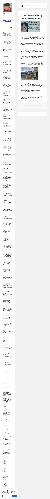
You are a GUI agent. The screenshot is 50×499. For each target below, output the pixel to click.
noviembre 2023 (5, 465)
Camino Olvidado (6, 429)
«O (3, 249)
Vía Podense (8, 454)
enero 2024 (4, 463)
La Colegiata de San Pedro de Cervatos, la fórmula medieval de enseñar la (7, 274)
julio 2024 (4, 459)
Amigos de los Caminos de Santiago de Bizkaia (7, 410)
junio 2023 (4, 469)
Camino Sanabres (5, 431)
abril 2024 (4, 460)
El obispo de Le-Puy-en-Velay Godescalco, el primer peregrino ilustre (7, 324)
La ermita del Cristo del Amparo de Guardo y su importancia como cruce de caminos (7, 309)
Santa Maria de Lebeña (29, 106)
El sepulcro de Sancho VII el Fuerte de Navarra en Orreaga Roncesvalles (7, 335)
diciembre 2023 (5, 464)
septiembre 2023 (5, 466)
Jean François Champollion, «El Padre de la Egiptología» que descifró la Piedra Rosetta (7, 219)
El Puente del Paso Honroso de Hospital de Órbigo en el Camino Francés (7, 306)
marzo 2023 (4, 471)
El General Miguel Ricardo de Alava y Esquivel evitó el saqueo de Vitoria (7, 68)
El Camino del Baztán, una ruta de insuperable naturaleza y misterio (7, 357)
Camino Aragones (5, 413)
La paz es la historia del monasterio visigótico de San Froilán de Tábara (7, 82)
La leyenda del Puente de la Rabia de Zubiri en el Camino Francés (7, 328)
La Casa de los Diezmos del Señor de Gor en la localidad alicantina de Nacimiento (7, 281)
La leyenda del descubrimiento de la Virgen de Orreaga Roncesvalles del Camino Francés (7, 147)
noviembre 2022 (5, 474)
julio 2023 (4, 468)
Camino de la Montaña (6, 418)
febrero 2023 (5, 472)
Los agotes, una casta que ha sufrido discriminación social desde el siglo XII (7, 122)
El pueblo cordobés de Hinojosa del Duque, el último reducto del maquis (7, 61)
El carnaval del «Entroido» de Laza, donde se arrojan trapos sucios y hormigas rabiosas (7, 177)
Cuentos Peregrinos (5, 14)
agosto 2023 (4, 467)
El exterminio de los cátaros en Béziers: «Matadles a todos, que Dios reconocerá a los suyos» (7, 277)
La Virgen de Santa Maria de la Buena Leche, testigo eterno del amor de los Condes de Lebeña (7, 139)
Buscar (4, 26)
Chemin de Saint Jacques (7, 437)
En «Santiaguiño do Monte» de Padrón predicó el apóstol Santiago (7, 99)
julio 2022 (4, 478)
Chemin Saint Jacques (6, 440)
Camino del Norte (6, 420)
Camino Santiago (7, 434)
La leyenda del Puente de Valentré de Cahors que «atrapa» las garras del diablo (7, 298)
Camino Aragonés (5, 414)
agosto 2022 (4, 477)
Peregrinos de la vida (6, 359)
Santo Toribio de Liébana (36, 106)
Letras (4, 378)
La (3, 142)
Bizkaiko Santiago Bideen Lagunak (6, 412)
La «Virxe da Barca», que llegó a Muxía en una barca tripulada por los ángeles (7, 294)
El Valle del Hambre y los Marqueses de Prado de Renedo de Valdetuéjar (7, 331)
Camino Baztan (5, 415)
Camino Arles (9, 414)
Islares (8, 446)
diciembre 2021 (5, 484)
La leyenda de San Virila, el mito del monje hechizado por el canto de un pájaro (7, 270)
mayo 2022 (4, 480)
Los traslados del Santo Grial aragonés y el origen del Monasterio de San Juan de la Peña (7, 284)
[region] (9, 493)
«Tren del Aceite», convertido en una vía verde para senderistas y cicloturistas (7, 154)
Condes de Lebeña (41, 105)
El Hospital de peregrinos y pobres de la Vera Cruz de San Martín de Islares (7, 151)
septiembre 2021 (5, 487)
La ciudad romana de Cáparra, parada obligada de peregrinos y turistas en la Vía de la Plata (7, 291)
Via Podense (4, 453)
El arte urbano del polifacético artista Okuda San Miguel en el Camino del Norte (7, 203)
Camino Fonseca (5, 424)
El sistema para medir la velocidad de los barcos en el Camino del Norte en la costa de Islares (7, 235)
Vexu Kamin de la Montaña (6, 452)
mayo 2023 (4, 470)
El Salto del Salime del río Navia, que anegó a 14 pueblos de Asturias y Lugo (7, 267)
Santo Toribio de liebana (5, 450)
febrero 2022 (5, 482)
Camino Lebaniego (35, 105)
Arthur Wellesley (5, 411)
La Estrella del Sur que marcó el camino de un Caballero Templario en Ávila (7, 260)
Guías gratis (5, 446)
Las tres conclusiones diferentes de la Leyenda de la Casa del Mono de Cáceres (7, 158)
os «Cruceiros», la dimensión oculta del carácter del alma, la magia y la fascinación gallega (7, 246)
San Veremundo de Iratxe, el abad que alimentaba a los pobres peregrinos (7, 161)
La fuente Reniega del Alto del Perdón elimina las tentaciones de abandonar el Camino (7, 119)
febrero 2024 (5, 462)
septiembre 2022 (5, 476)
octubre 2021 (5, 486)
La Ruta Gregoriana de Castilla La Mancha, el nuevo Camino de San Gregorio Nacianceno (7, 206)
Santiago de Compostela (6, 449)
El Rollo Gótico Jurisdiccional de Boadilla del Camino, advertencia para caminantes (7, 227)
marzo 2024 (4, 461)
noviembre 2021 (5, 485)
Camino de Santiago (6, 422)
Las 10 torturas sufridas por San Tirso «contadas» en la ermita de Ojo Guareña (7, 85)
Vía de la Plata (4, 454)
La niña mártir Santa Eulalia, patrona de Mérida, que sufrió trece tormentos (7, 58)
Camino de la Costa (6, 416)
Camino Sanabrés (5, 432)
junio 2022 (4, 479)
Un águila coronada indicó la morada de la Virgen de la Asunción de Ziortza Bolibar (7, 165)
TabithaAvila (5, 398)
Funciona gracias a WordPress (25, 113)
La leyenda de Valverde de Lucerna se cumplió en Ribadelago (7, 96)
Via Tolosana (8, 453)
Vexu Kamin (5, 451)
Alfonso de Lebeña (30, 105)
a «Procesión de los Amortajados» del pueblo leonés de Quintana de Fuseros (7, 243)
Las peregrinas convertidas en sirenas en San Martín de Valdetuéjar (7, 321)
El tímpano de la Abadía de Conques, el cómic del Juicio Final (7, 263)
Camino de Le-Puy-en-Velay (6, 419)
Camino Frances (6, 425)
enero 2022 (4, 483)
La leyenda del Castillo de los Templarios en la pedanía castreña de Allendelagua (7, 365)
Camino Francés (5, 426)
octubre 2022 (5, 475)
